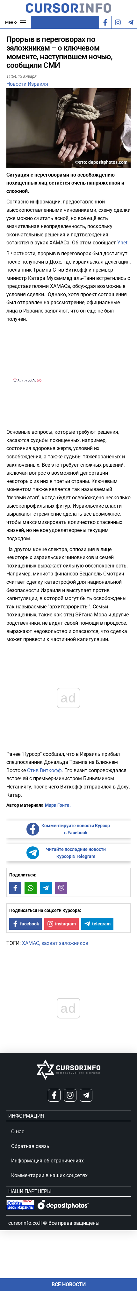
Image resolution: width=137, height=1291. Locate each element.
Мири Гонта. (58, 805)
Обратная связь (30, 1146)
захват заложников (64, 943)
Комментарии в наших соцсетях (49, 1175)
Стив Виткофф (44, 770)
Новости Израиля (27, 84)
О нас (17, 1132)
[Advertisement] (68, 351)
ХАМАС (30, 943)
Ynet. (123, 243)
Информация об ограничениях (47, 1161)
